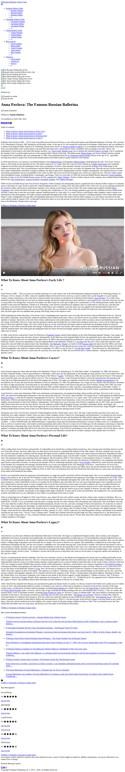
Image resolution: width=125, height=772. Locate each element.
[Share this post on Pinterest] (6, 123)
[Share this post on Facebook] (2, 123)
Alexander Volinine (47, 179)
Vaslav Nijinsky (63, 177)
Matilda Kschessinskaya (105, 380)
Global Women (16, 33)
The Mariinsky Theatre (59, 344)
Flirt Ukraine (16, 52)
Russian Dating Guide (14, 8)
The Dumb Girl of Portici (83, 595)
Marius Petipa (86, 153)
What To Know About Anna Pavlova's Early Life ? (25, 131)
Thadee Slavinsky (66, 179)
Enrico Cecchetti (101, 151)
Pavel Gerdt (56, 151)
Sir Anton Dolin (92, 588)
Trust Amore (15, 50)
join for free (5, 701)
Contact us (15, 61)
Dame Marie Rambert (12, 590)
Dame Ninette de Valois (52, 593)
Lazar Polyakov (100, 298)
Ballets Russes (56, 162)
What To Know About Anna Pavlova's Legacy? (24, 138)
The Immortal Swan (103, 597)
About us (9, 57)
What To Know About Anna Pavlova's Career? (24, 134)
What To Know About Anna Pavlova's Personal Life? (26, 136)
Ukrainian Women (18, 22)
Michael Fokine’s (7, 398)
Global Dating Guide (14, 30)
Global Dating (16, 37)
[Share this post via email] (9, 123)
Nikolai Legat (67, 151)
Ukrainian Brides (17, 24)
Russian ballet (87, 344)
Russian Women (17, 11)
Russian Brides (16, 13)
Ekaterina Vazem (53, 335)
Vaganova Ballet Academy (72, 147)
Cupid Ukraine (16, 48)
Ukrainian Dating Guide (15, 19)
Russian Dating (17, 15)
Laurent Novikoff (32, 179)
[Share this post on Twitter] (4, 123)
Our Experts (15, 59)
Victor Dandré (84, 462)
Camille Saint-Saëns (99, 164)
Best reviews (11, 41)
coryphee (79, 342)
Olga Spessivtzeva (18, 179)
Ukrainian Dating (17, 26)
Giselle (60, 376)
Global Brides (16, 35)
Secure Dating (16, 44)
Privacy (14, 63)
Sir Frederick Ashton (113, 564)
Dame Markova (60, 588)
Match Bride (15, 46)
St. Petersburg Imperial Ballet (79, 155)
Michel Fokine (79, 162)
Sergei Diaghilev (115, 175)
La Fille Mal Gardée (82, 348)
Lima (38, 569)
